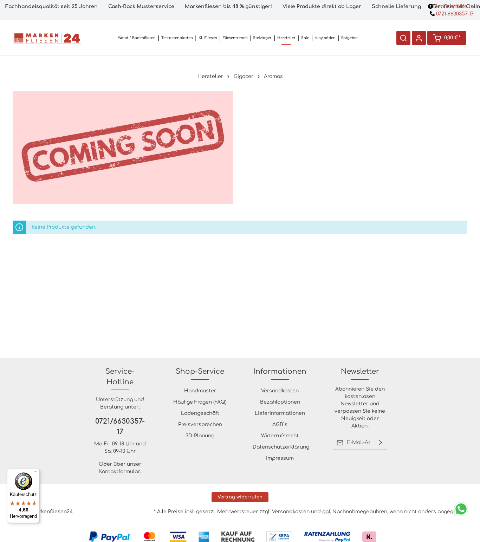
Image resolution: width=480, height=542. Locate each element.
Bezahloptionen (280, 402)
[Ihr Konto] (419, 38)
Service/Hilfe (451, 6)
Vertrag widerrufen (240, 497)
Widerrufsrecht (280, 435)
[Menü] (35, 473)
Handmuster (200, 390)
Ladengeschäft (200, 413)
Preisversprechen (200, 424)
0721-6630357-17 (454, 14)
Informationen (279, 371)
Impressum (280, 458)
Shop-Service (200, 371)
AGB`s (279, 424)
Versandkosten (280, 390)
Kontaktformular (119, 471)
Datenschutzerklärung (281, 447)
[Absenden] (380, 442)
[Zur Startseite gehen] (47, 38)
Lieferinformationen (280, 413)
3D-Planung (200, 435)
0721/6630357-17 (120, 426)
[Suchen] (403, 38)
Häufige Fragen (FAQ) (200, 402)
